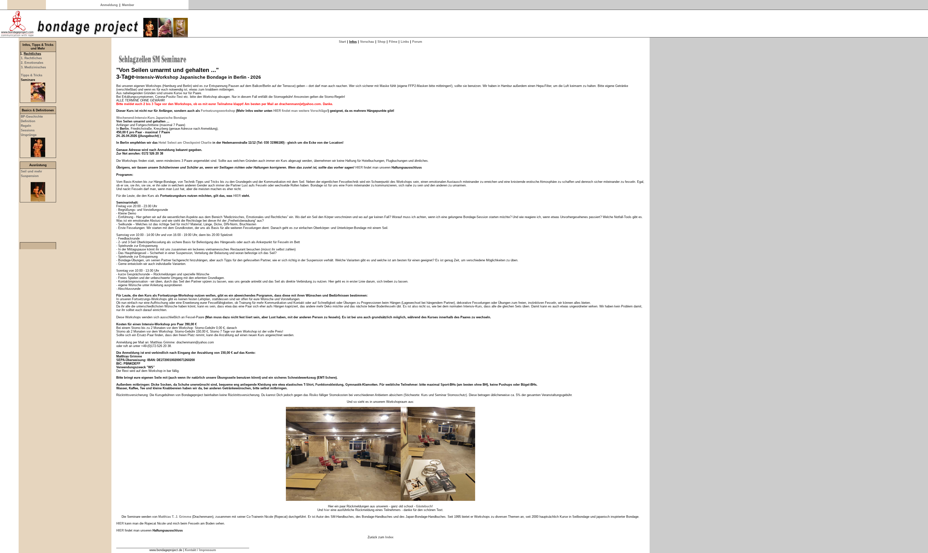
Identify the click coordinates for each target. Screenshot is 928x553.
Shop (381, 41)
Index (389, 537)
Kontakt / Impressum (200, 550)
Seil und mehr (31, 171)
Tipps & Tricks (31, 75)
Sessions (28, 130)
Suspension (30, 176)
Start (342, 41)
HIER (237, 196)
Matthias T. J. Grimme (174, 516)
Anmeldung (109, 5)
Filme (393, 41)
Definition (28, 121)
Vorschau (367, 41)
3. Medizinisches (33, 67)
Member (128, 5)
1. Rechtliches (31, 58)
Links (405, 41)
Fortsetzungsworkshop (218, 111)
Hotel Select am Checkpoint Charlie (185, 142)
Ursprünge (28, 135)
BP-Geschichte (32, 116)
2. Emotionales (32, 62)
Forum (417, 41)
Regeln (26, 126)
